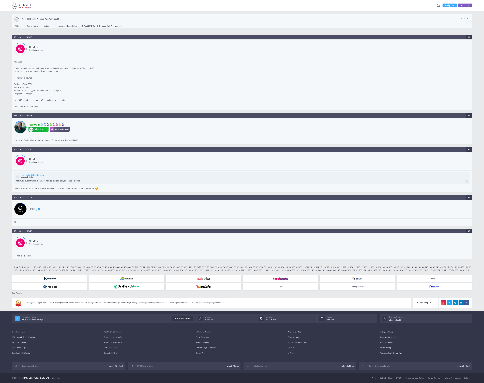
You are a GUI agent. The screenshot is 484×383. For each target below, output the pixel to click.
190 (130, 270)
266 (409, 270)
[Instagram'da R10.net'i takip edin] (443, 302)
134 (386, 267)
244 (327, 270)
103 (278, 267)
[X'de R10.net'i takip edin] (449, 302)
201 (170, 270)
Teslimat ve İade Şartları (414, 378)
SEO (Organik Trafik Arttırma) (23, 337)
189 (127, 270)
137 (397, 267)
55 (146, 267)
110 (304, 267)
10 (28, 267)
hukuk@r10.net (347, 366)
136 (394, 267)
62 (165, 267)
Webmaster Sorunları (204, 332)
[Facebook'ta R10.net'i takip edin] (466, 302)
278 (452, 270)
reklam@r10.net (116, 366)
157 (469, 267)
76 (203, 267)
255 (368, 270)
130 (372, 267)
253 (360, 270)
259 (383, 270)
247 (338, 270)
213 (214, 270)
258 (379, 270)
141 (412, 267)
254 (364, 270)
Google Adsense (18, 332)
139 (405, 267)
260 (387, 270)
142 (415, 267)
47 (125, 267)
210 (204, 270)
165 (41, 270)
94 (251, 267)
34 (89, 267)
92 (246, 267)
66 (176, 267)
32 (84, 267)
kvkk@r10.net (233, 366)
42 (111, 267)
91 (243, 267)
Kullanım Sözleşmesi (452, 378)
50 (133, 267)
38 (100, 267)
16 (43, 267)
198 (159, 270)
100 (268, 267)
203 (177, 270)
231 (278, 270)
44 (116, 267)
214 (217, 270)
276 (445, 270)
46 (122, 267)
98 (262, 267)
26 (68, 267)
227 (264, 270)
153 (455, 267)
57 (152, 267)
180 (94, 270)
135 (390, 267)
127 (362, 267)
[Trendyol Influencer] (203, 286)
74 (198, 267)
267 (413, 270)
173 (70, 270)
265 (405, 270)
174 (73, 270)
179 (91, 270)
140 (408, 267)
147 (433, 267)
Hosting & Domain (203, 342)
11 (30, 267)
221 (242, 270)
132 (379, 267)
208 (196, 270)
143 (419, 267)
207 (192, 270)
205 (185, 270)
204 (181, 270)
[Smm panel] (126, 286)
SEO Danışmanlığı (19, 348)
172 (66, 270)
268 (416, 270)
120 (337, 267)
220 (238, 270)
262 (394, 270)
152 (451, 267)
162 (31, 270)
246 (334, 270)
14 (38, 267)
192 (137, 270)
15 (40, 267)
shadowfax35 (395, 320)
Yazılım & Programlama (113, 332)
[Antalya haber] (126, 278)
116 (324, 267)
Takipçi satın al (357, 287)
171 (63, 270)
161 (27, 270)
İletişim (467, 378)
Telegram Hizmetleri (388, 337)
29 (76, 267)
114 (317, 267)
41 (109, 267)
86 (230, 267)
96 (257, 267)
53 (141, 267)
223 (249, 270)
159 (20, 270)
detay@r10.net (463, 366)
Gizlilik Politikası (386, 378)
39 (103, 267)
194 (145, 270)
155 (462, 267)
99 (265, 267)
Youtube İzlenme (386, 342)
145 (426, 267)
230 (275, 270)
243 (323, 270)
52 (138, 267)
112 (310, 267)
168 (52, 270)
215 (221, 270)
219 (235, 270)
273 (434, 270)
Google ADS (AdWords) (21, 353)
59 (157, 267)
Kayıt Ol (465, 5)
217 (228, 270)
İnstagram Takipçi (386, 332)
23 (60, 267)
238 (304, 270)
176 (80, 270)
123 (348, 267)
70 (187, 267)
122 (344, 267)
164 (38, 270)
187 (119, 270)
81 (216, 267)
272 (431, 270)
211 (207, 270)
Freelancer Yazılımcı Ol (113, 342)
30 (79, 267)
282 (467, 270)
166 (45, 270)
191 (134, 270)
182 (101, 270)
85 (227, 267)
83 (221, 267)
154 (459, 267)
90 (240, 267)
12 (33, 267)
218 (231, 270)
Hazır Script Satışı (111, 348)
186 (116, 270)
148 (437, 267)
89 (238, 267)
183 (105, 270)
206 (189, 270)
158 (16, 270)
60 (160, 267)
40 (106, 267)
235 (293, 270)
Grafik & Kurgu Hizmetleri (206, 348)
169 (56, 270)
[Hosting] (357, 278)
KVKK (398, 378)
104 (282, 267)
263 (398, 270)
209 (200, 270)
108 (297, 267)
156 (466, 267)
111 (307, 267)
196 (152, 270)
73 (195, 267)
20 (53, 267)
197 (155, 270)
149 (441, 267)
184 (109, 270)
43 (114, 267)
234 (289, 270)
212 (210, 270)
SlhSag (32, 209)
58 (155, 267)
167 (49, 270)
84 (224, 267)
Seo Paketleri (17, 293)
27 (71, 267)
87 (232, 267)
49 (130, 267)
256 (372, 270)
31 (81, 267)
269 (420, 270)
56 (149, 267)
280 (460, 270)
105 (286, 267)
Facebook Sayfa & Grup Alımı (391, 353)
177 (84, 270)
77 (205, 267)
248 (342, 270)
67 (179, 267)
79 (211, 267)
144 (423, 267)
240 (312, 270)
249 (345, 270)
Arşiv (374, 378)
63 (168, 267)
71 (190, 267)
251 (353, 270)
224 (253, 270)
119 (334, 267)
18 (48, 267)
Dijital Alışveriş (293, 337)
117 (327, 267)
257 (375, 270)
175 (77, 270)
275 (442, 270)
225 (256, 270)
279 (456, 270)
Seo (280, 287)
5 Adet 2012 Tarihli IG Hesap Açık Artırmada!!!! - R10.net (22, 5)
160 (24, 270)
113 (314, 267)
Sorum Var (200, 353)
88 (235, 267)
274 (438, 270)
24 (63, 267)
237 (301, 270)
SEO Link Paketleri (19, 342)
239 (308, 270)
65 (174, 267)
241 (315, 270)
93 (248, 267)
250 (349, 270)
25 (65, 267)
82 (219, 267)
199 (163, 270)
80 (213, 267)
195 (148, 270)
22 (58, 267)
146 (430, 267)
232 (282, 270)
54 (144, 267)
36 (95, 267)
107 (293, 267)
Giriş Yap (449, 5)
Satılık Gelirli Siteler (111, 353)
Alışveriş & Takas (294, 332)
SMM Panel (292, 348)
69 (185, 267)
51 (136, 267)
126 (358, 267)
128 (365, 267)
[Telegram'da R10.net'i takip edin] (455, 302)
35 (92, 267)
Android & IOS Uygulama (297, 342)
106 (289, 267)
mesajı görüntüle (27, 177)
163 (34, 270)
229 (271, 270)
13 (35, 267)
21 (55, 267)
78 (208, 267)
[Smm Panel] (49, 278)
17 (45, 267)
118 (330, 267)
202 (174, 270)
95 (254, 267)
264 (401, 270)
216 (224, 270)
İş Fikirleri (291, 353)
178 (87, 270)
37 (98, 267)
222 (245, 270)
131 (376, 267)
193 (141, 270)
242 (319, 270)
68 (182, 267)
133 (383, 267)
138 (401, 267)
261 (390, 270)
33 (86, 267)
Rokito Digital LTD (41, 378)
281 (463, 270)
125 (355, 267)
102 (275, 267)
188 (123, 270)
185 (112, 270)
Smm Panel (434, 279)
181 (98, 270)
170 (60, 270)
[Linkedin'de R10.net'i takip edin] (461, 302)
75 (200, 267)
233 (286, 270)
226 (260, 270)
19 (50, 267)
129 (369, 267)
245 (330, 270)
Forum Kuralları (434, 378)
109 (300, 267)
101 (271, 267)
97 (260, 267)
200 (167, 270)
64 (171, 267)
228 (267, 270)
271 (427, 270)
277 (449, 270)
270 (424, 270)
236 (297, 270)
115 (320, 267)
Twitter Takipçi (385, 348)
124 (351, 267)
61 (163, 267)
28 (73, 267)
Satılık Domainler (202, 337)
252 (356, 270)
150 (444, 267)
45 (119, 267)
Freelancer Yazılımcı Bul (113, 337)
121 (341, 267)
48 (127, 267)
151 (448, 267)
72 (192, 267)
